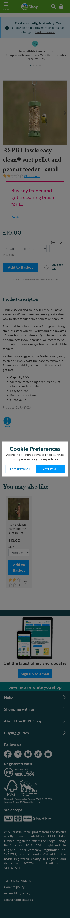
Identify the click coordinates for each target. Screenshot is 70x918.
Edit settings (20, 469)
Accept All (50, 469)
